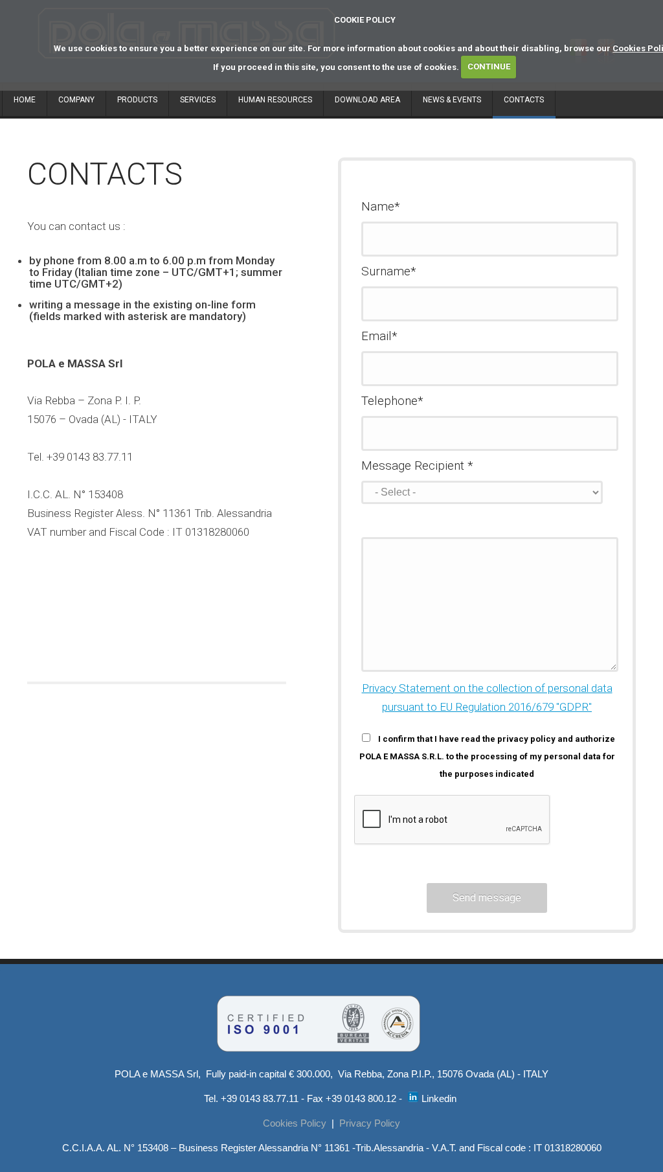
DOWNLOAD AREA (367, 99)
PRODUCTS (137, 99)
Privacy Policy (369, 1123)
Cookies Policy (294, 1123)
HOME (25, 99)
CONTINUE (488, 66)
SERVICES (198, 99)
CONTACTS (524, 99)
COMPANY (76, 99)
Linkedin (437, 1098)
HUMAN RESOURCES (275, 99)
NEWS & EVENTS (452, 99)
